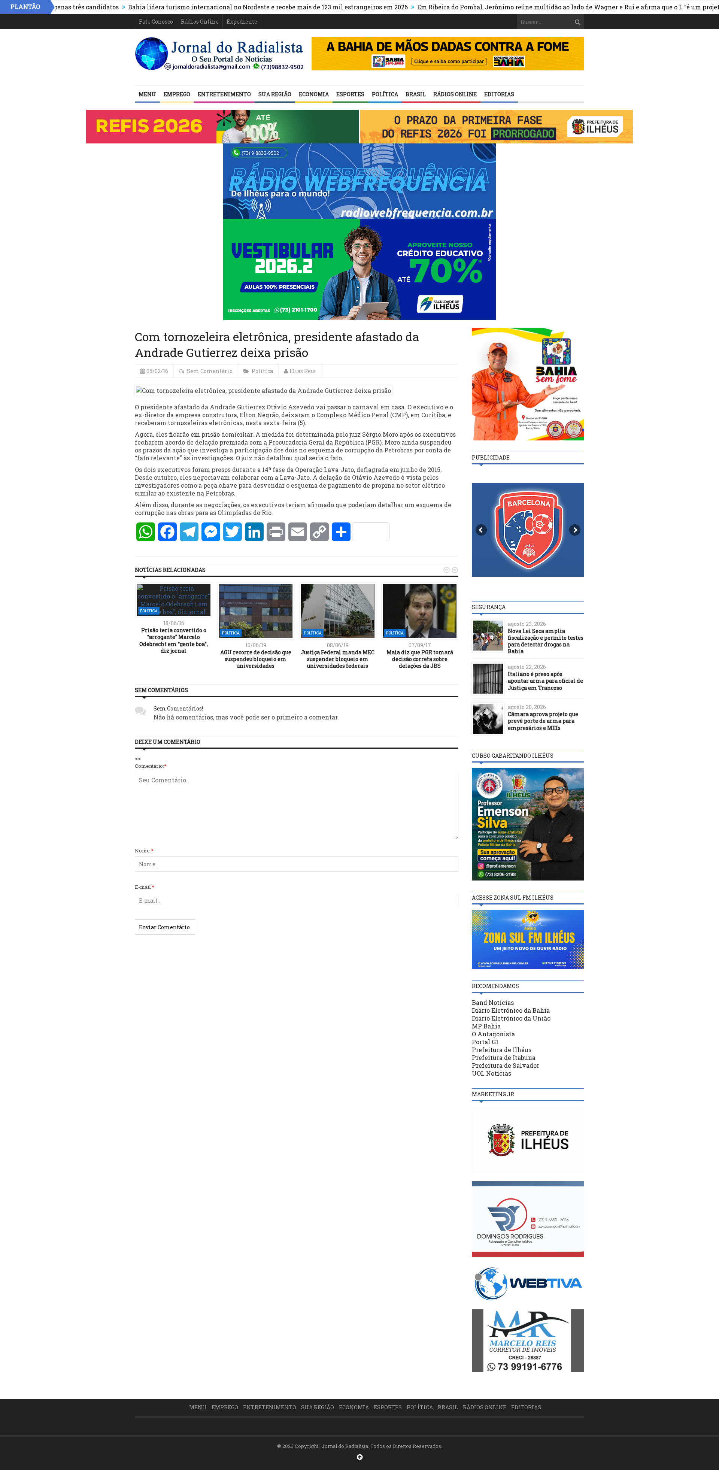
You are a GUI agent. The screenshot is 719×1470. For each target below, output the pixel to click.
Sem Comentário (210, 371)
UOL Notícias (491, 1073)
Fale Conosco (156, 21)
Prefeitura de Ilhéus (501, 1050)
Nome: (144, 850)
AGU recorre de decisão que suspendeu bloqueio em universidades (255, 659)
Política (385, 94)
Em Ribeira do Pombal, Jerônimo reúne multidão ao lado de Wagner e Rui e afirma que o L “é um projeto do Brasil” (538, 7)
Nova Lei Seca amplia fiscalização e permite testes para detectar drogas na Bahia (545, 641)
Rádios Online (200, 21)
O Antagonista (493, 1034)
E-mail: (144, 886)
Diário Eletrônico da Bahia (511, 1010)
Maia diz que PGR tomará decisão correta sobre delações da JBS (419, 659)
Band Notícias (493, 1002)
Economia (314, 94)
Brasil (416, 94)
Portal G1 (485, 1042)
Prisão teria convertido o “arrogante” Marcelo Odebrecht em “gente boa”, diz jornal (173, 640)
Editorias (499, 94)
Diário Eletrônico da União (511, 1018)
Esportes (350, 94)
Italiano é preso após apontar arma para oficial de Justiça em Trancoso (545, 680)
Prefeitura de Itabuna (504, 1057)
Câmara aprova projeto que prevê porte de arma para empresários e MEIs (543, 720)
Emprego (177, 94)
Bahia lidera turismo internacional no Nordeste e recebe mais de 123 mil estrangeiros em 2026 (221, 7)
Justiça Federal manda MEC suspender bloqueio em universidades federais (337, 659)
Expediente (242, 21)
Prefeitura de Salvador (505, 1065)
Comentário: (151, 766)
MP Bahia (486, 1026)
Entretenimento (224, 94)
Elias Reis (302, 371)
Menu (147, 94)
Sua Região (274, 94)
